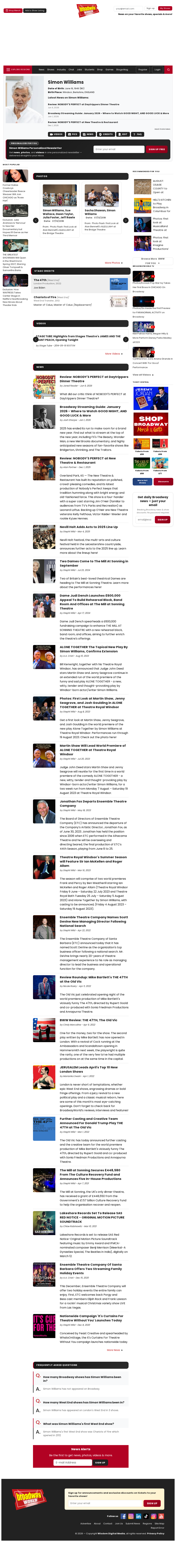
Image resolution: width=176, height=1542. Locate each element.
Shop (100, 69)
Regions (147, 1523)
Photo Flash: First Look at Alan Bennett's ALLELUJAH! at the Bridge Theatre (59, 230)
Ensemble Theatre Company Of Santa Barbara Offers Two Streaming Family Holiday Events (91, 1268)
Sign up (163, 519)
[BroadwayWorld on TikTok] (146, 1516)
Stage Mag (122, 69)
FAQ (139, 134)
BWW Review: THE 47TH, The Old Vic (88, 1020)
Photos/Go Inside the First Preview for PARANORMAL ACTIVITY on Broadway (151, 312)
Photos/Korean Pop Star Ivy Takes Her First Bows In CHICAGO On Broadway (151, 287)
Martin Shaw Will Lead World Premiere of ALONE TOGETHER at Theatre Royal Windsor (93, 749)
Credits (108, 134)
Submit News (133, 1523)
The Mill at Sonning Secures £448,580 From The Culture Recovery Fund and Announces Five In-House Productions (90, 1174)
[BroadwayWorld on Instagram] (131, 1516)
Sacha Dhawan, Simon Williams (100, 214)
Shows (50, 69)
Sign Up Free (157, 149)
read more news (162, 129)
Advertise (85, 1523)
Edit (124, 134)
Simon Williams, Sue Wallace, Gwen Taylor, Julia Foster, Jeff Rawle (59, 216)
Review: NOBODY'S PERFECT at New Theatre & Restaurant (83, 122)
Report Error (157, 1527)
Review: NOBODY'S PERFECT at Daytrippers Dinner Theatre (83, 104)
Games (110, 69)
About (97, 1523)
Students (89, 69)
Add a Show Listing (34, 10)
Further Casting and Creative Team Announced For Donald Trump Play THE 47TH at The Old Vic (91, 1123)
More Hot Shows (142, 481)
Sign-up (151, 8)
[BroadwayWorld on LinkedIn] (138, 1516)
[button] (168, 70)
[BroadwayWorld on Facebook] (123, 1516)
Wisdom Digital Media (111, 1533)
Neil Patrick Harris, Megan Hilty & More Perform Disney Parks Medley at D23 (152, 338)
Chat (71, 69)
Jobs (79, 69)
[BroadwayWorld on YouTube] (161, 1516)
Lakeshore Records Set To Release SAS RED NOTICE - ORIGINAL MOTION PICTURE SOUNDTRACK (92, 1217)
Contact (107, 1523)
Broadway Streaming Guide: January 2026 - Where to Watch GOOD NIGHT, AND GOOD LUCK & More (108, 113)
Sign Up (100, 1462)
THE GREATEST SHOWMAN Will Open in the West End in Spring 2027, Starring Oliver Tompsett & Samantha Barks (14, 256)
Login (158, 69)
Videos (58, 134)
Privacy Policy (155, 1533)
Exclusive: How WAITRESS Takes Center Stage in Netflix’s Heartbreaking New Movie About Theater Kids (15, 291)
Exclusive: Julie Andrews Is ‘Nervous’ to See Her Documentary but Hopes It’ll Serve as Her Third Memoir (15, 221)
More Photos (112, 263)
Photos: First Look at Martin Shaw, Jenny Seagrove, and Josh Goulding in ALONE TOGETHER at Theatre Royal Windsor (92, 702)
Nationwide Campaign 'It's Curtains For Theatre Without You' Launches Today (91, 1318)
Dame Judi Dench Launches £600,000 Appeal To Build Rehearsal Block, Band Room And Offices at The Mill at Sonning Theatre (92, 602)
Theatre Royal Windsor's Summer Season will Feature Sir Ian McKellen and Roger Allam (93, 861)
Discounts (163, 481)
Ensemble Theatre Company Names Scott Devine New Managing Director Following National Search (94, 921)
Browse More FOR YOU (153, 261)
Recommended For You (146, 171)
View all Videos (142, 374)
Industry (61, 69)
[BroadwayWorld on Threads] (154, 1516)
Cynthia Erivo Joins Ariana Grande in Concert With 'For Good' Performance (153, 363)
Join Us (119, 1523)
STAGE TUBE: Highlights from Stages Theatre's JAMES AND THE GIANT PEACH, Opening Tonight (78, 338)
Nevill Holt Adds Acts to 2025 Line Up (89, 527)
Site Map (159, 1523)
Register (143, 69)
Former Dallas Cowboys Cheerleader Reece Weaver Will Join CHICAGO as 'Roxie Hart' (14, 187)
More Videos (112, 353)
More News (113, 1350)
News (41, 69)
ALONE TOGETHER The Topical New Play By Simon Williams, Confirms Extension (94, 649)
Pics (74, 134)
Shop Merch (14, 10)
